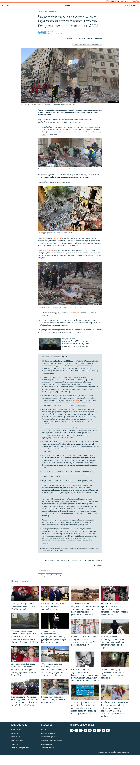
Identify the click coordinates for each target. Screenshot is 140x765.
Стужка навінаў (16, 729)
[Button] (69, 39)
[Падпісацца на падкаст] (90, 730)
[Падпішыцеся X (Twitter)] (81, 730)
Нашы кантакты (46, 744)
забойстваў (74, 400)
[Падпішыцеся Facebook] (76, 730)
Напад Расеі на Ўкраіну (47, 12)
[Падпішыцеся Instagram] (99, 730)
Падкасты (14, 733)
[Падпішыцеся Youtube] (85, 730)
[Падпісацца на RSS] (108, 730)
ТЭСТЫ (126, 5)
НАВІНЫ (133, 5)
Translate (135, 1)
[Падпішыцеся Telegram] (103, 730)
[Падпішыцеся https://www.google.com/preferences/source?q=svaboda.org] (72, 730)
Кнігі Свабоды (16, 737)
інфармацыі (56, 238)
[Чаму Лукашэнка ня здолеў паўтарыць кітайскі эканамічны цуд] (55, 593)
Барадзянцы (81, 405)
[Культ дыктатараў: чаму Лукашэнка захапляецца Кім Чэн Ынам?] (25, 593)
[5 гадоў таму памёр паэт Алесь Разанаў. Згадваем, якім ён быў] (55, 687)
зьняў (92, 472)
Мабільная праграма (48, 737)
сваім (44, 134)
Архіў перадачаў (17, 740)
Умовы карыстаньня (47, 748)
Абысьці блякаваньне (48, 733)
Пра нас (43, 729)
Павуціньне (65, 501)
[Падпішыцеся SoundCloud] (94, 730)
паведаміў (75, 313)
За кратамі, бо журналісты (20, 748)
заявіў (66, 442)
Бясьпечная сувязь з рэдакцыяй (51, 740)
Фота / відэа (15, 744)
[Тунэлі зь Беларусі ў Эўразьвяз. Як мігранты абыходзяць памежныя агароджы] (115, 659)
